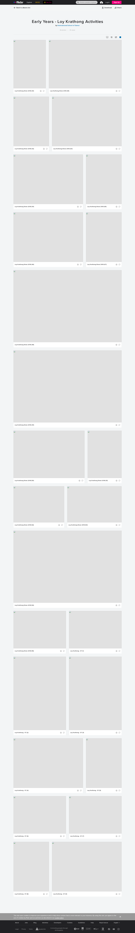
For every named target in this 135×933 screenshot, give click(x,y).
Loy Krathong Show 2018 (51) (98, 480)
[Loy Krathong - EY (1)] (95, 629)
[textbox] (88, 2)
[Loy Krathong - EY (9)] (87, 866)
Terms (31, 929)
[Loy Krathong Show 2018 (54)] (68, 567)
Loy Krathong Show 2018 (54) (24, 605)
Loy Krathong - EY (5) (94, 790)
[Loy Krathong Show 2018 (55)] (40, 629)
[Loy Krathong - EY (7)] (95, 815)
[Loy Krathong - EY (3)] (95, 693)
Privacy (24, 929)
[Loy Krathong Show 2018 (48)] (68, 306)
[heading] (18, 2)
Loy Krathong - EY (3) (77, 732)
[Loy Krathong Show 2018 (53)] (94, 504)
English (116, 923)
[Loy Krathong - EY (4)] (48, 763)
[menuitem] (47, 2)
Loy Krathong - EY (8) (21, 894)
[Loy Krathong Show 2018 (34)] (30, 64)
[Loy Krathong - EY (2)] (40, 693)
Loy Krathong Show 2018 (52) (24, 525)
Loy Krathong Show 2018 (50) (24, 480)
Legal (17, 929)
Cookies (69, 923)
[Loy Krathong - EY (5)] (104, 763)
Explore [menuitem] (29, 2)
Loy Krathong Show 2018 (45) (96, 206)
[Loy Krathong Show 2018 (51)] (105, 454)
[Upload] (101, 2)
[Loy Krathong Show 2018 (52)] (39, 504)
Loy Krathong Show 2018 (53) (78, 525)
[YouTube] (114, 929)
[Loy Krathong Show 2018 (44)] (48, 179)
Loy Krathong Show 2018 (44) (24, 206)
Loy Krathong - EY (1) (77, 651)
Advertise (45, 923)
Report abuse (103, 923)
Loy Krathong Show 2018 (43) (62, 149)
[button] (107, 8)
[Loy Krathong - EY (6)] (40, 815)
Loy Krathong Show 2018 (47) (97, 264)
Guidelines (81, 923)
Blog (35, 923)
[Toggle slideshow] (107, 37)
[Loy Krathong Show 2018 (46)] (48, 237)
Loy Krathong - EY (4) (21, 790)
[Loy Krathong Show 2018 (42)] (31, 121)
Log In (107, 2)
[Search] (77, 2)
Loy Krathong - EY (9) (60, 894)
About (17, 923)
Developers (57, 923)
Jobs (26, 923)
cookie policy (59, 918)
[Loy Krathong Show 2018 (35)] (85, 64)
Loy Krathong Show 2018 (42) (24, 149)
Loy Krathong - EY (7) (77, 836)
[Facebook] (109, 929)
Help (92, 923)
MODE (37, 2)
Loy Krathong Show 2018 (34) (24, 91)
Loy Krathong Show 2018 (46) (24, 264)
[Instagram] (118, 929)
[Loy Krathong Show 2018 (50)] (49, 454)
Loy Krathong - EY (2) (21, 732)
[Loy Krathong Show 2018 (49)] (68, 386)
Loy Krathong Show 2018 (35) (59, 91)
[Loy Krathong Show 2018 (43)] (87, 121)
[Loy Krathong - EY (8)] (31, 866)
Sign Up (116, 2)
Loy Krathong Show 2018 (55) (24, 651)
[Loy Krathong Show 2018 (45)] (104, 179)
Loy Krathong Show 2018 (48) (24, 345)
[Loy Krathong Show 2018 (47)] (104, 237)
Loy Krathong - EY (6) (21, 836)
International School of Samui (68, 25)
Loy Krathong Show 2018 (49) (24, 425)
